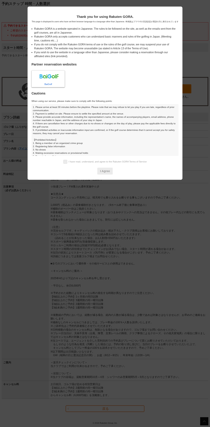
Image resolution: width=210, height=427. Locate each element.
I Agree (105, 171)
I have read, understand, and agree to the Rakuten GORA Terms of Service (108, 161)
